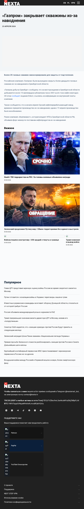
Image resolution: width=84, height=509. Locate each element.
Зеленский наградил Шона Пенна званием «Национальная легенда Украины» (37, 336)
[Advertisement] (42, 51)
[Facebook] (29, 410)
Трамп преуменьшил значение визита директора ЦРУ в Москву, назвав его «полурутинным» (36, 319)
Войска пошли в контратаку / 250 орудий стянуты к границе (31, 240)
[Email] (41, 410)
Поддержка (9, 489)
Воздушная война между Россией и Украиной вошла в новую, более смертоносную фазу (39, 361)
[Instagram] (35, 410)
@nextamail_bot (72, 391)
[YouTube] (6, 410)
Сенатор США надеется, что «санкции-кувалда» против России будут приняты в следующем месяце (38, 328)
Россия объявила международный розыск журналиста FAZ (29, 312)
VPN (73, 3)
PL (68, 3)
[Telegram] (18, 410)
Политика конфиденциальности (17, 502)
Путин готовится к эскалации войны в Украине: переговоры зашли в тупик (35, 297)
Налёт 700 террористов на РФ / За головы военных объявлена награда (37, 177)
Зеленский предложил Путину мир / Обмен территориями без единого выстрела (41, 229)
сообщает (16, 96)
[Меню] (78, 2)
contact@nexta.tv (31, 394)
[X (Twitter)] (12, 410)
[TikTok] (23, 410)
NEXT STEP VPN (10, 493)
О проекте (8, 485)
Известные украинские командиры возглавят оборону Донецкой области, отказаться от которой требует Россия (41, 304)
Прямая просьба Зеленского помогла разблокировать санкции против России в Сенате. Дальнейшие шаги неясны (41, 343)
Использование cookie (13, 498)
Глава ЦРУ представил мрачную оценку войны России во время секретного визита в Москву (40, 289)
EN (64, 3)
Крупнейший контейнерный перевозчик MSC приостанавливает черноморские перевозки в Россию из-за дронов (37, 352)
